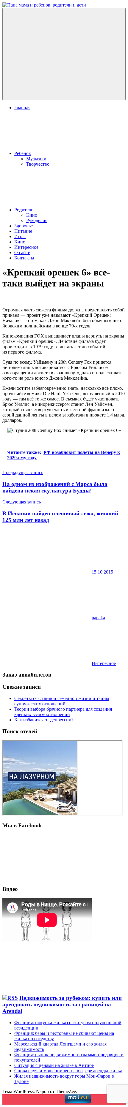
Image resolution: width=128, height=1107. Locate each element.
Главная (22, 107)
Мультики (36, 158)
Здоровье (23, 225)
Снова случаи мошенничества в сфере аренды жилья (68, 1070)
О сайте (22, 252)
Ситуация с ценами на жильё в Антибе (54, 1065)
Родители (24, 209)
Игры (20, 236)
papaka (98, 617)
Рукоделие (36, 220)
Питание (23, 231)
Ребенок (22, 153)
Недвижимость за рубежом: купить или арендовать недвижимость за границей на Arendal (62, 1004)
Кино (31, 215)
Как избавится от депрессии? (44, 719)
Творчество (37, 164)
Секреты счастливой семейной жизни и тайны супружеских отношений (61, 701)
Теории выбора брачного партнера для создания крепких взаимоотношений (63, 712)
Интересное (26, 247)
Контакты (24, 257)
